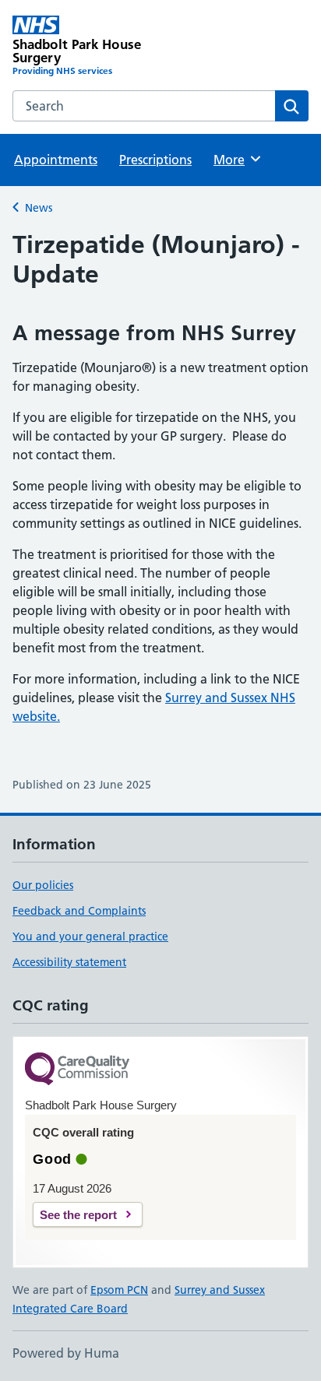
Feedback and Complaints (79, 911)
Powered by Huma (65, 1353)
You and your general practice (90, 936)
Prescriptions (155, 159)
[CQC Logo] (77, 1070)
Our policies (42, 885)
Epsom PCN (119, 1290)
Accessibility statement (69, 962)
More (236, 159)
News (38, 208)
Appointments (55, 159)
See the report (78, 1214)
